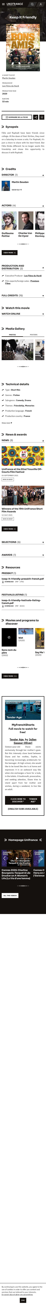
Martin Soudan (8, 78)
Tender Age (17, 739)
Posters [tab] (33, 335)
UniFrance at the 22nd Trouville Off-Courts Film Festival (22, 470)
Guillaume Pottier (8, 234)
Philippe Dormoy (40, 234)
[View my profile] (41, 4)
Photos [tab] (12, 335)
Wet (20, 638)
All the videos (10, 895)
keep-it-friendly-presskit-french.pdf (23, 578)
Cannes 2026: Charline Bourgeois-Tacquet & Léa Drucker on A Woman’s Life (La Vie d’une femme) (16, 874)
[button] (30, 342)
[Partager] (35, 117)
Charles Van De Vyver (25, 234)
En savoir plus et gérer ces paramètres (17, 1294)
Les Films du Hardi (10, 86)
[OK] (23, 1300)
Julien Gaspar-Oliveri (25, 741)
